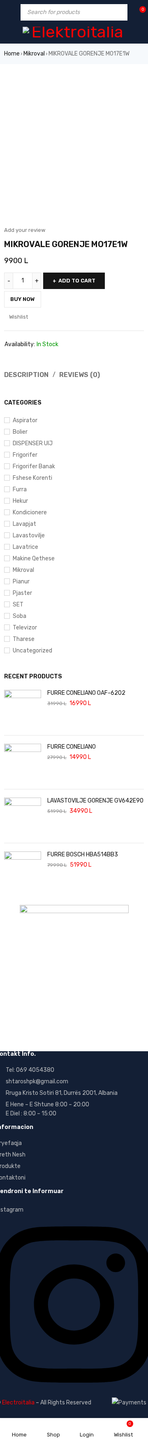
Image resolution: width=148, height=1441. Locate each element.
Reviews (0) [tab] (79, 375)
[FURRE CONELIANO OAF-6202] (22, 708)
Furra (20, 489)
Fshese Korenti (32, 477)
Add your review (24, 230)
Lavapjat (24, 523)
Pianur (21, 581)
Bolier (20, 431)
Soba (19, 616)
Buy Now (22, 299)
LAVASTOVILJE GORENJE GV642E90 (95, 800)
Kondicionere (30, 512)
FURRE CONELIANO (71, 746)
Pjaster (22, 593)
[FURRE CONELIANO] (22, 762)
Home (12, 53)
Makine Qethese (34, 558)
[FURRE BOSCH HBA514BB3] (22, 869)
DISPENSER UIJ (33, 443)
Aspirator (25, 420)
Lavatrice (25, 547)
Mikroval (34, 53)
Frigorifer (25, 454)
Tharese (24, 639)
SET (18, 604)
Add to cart (76, 281)
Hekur (20, 500)
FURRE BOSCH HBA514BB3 (82, 854)
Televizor (25, 627)
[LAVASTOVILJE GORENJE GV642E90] (22, 816)
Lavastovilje (29, 535)
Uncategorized (32, 650)
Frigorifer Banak (34, 466)
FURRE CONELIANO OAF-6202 (86, 692)
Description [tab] (26, 375)
